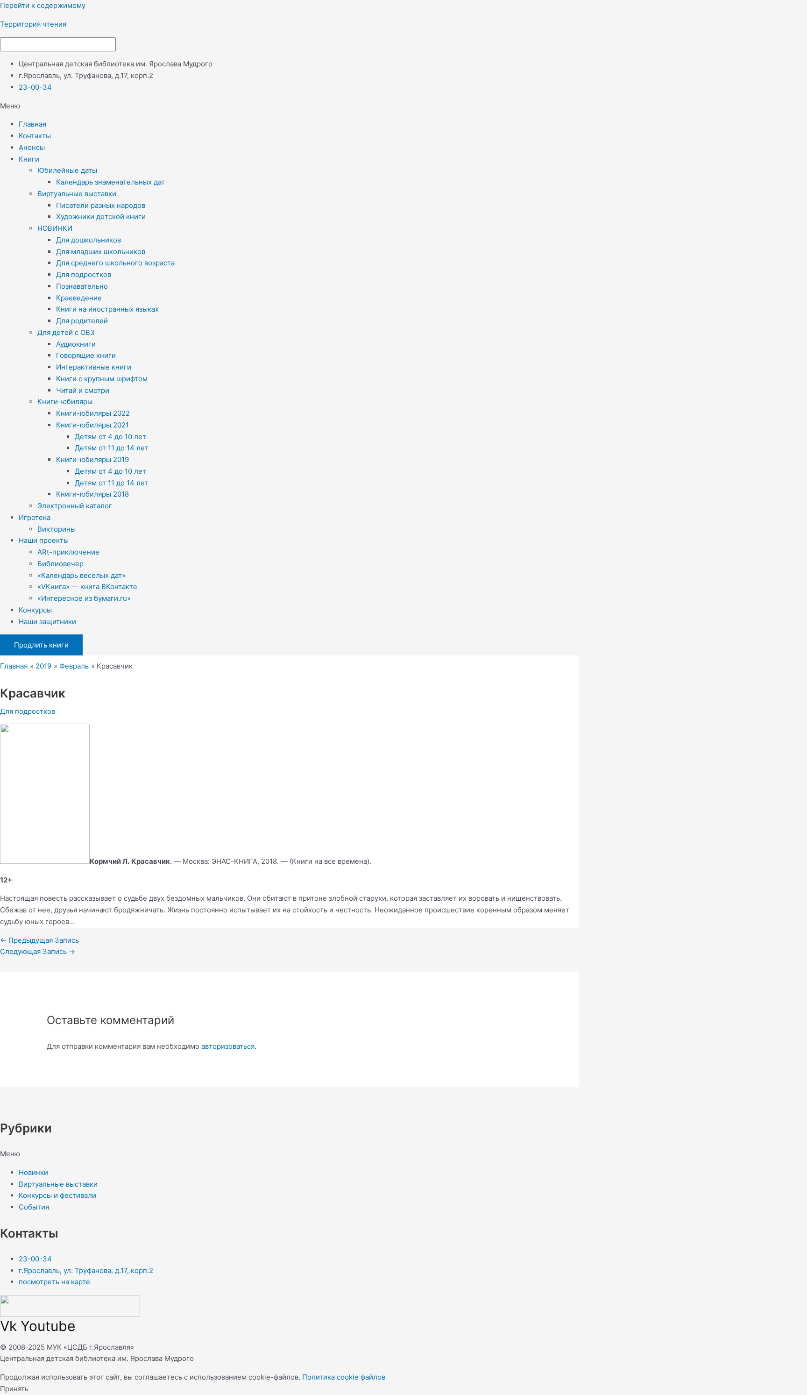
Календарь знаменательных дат (110, 182)
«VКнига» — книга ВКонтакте (87, 586)
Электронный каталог (74, 505)
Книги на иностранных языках (107, 309)
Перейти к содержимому (42, 5)
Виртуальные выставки (76, 193)
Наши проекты (44, 540)
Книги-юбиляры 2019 (92, 459)
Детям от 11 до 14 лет (112, 447)
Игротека (34, 517)
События (34, 1207)
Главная (32, 124)
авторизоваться (228, 1046)
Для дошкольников (88, 239)
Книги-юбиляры (64, 401)
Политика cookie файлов (343, 1377)
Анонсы (32, 147)
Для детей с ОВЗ (66, 332)
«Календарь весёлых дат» (81, 575)
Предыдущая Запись (39, 940)
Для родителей (82, 320)
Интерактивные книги (93, 367)
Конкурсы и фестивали (57, 1195)
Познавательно (82, 286)
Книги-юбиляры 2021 (92, 424)
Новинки (33, 1172)
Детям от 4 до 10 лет (110, 436)
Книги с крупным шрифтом (102, 378)
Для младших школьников (100, 251)
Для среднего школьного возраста (115, 262)
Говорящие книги (86, 355)
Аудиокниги (76, 344)
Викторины (56, 529)
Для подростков (83, 274)
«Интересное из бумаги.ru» (84, 598)
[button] (403, 106)
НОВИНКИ (54, 228)
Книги (29, 159)
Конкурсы (35, 609)
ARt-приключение (68, 552)
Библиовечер (60, 563)
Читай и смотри (82, 390)
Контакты (35, 135)
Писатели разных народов (100, 205)
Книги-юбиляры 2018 (92, 494)
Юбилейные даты (67, 170)
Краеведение (79, 297)
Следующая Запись (37, 951)
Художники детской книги (101, 216)
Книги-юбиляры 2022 (93, 413)
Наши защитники (47, 621)
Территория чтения (33, 24)
